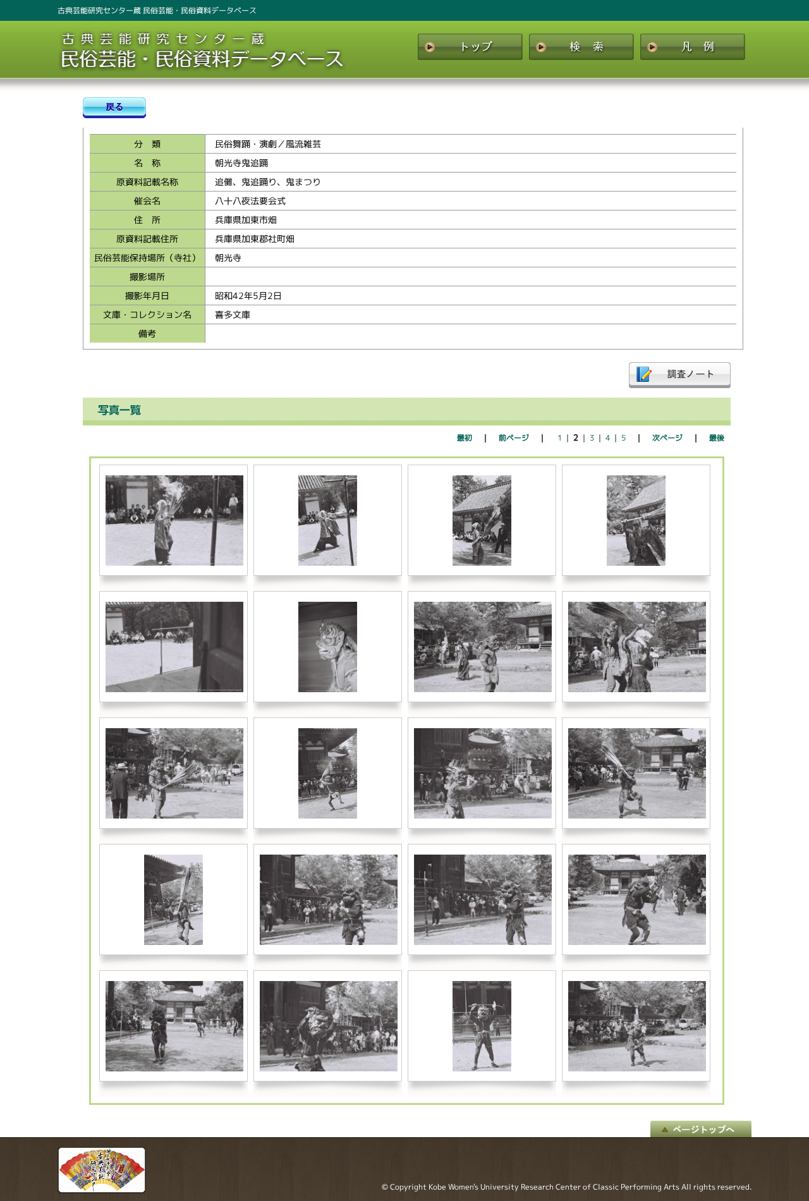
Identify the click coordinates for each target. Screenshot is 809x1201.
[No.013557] (483, 815)
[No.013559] (174, 942)
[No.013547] (174, 563)
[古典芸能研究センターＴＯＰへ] (102, 1190)
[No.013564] (329, 1068)
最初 (464, 437)
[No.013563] (174, 1068)
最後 (716, 437)
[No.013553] (483, 689)
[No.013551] (174, 689)
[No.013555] (174, 815)
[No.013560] (329, 942)
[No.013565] (482, 1068)
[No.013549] (482, 563)
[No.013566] (637, 1068)
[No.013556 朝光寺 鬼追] (328, 815)
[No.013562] (637, 942)
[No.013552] (328, 689)
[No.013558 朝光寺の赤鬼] (637, 815)
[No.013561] (483, 942)
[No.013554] (637, 689)
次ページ (667, 437)
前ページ (514, 437)
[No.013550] (636, 563)
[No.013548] (328, 563)
